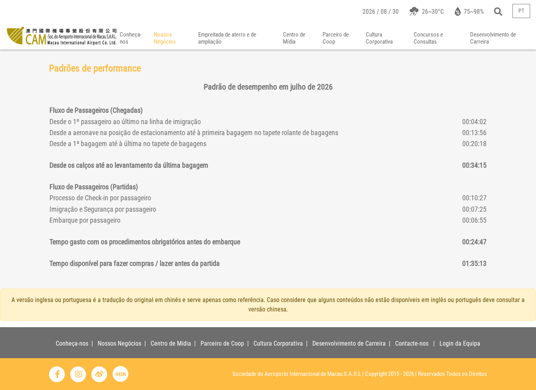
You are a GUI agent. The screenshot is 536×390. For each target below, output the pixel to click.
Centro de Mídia (294, 38)
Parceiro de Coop (336, 38)
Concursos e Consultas (428, 38)
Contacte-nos (411, 343)
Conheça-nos (131, 38)
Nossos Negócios (165, 38)
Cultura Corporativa (379, 38)
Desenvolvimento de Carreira (493, 38)
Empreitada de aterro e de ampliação (227, 38)
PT (521, 10)
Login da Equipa (459, 343)
